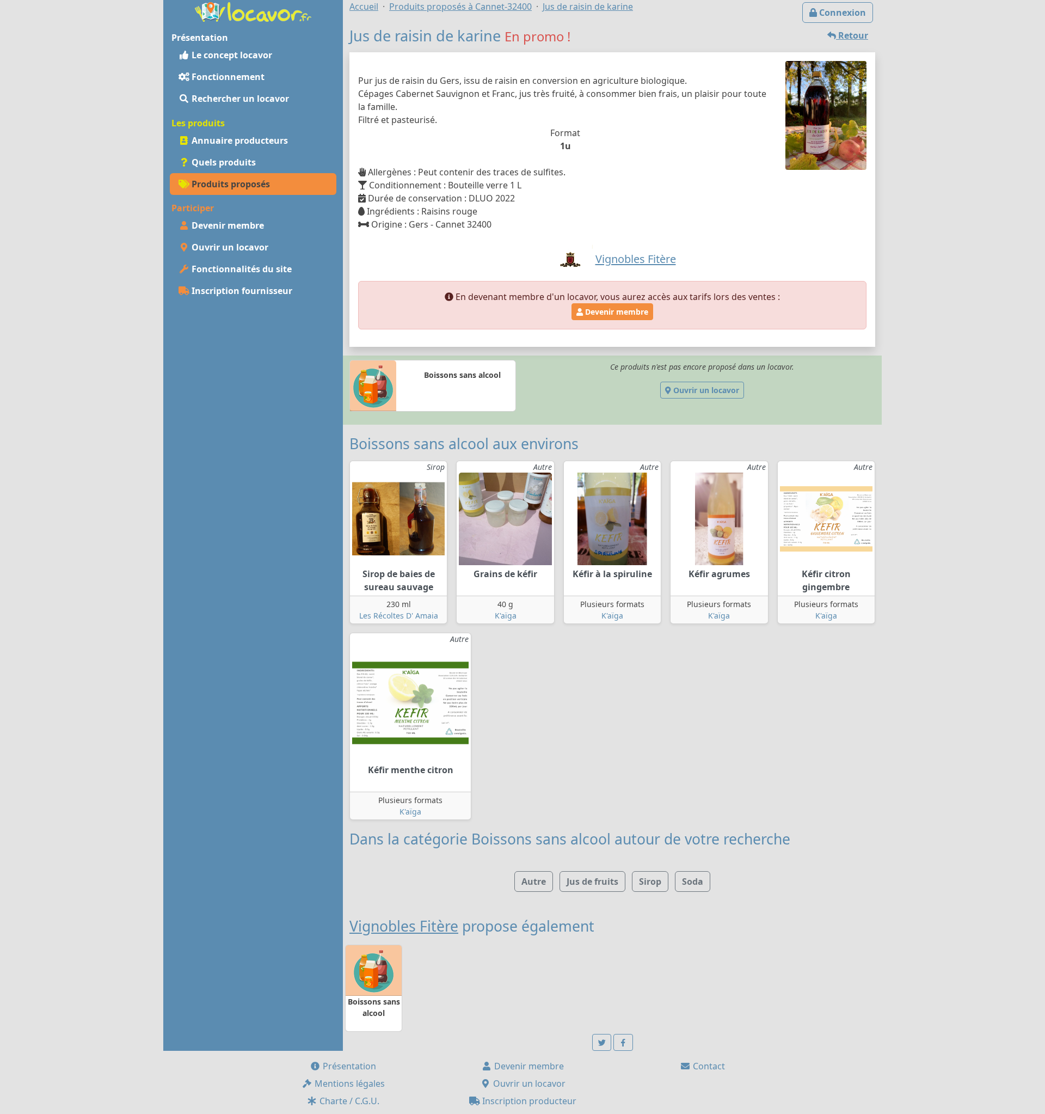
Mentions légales (348, 1083)
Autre (533, 881)
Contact (708, 1066)
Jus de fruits (592, 881)
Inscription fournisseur (240, 291)
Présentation (348, 1066)
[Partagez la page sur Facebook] (623, 1042)
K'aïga (506, 615)
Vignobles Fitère (403, 926)
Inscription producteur (528, 1101)
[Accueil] (253, 11)
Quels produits (222, 162)
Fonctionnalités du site (240, 269)
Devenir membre (226, 225)
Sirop (650, 881)
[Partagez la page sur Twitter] (602, 1042)
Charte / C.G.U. (348, 1101)
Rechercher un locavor (239, 99)
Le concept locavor (230, 55)
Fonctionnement (227, 77)
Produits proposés (229, 184)
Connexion (841, 13)
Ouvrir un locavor (228, 247)
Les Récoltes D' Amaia (398, 615)
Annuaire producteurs (238, 140)
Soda (692, 881)
